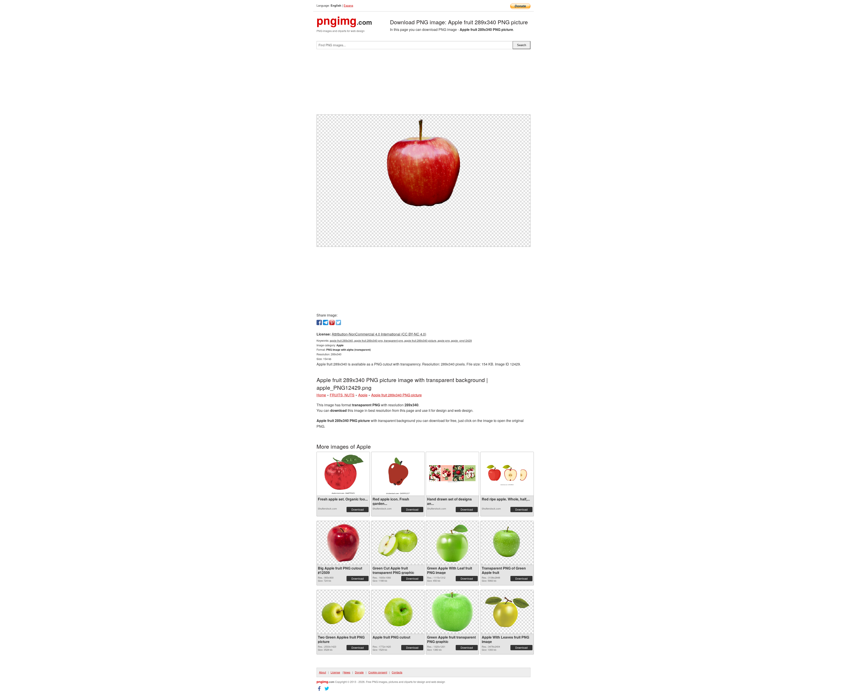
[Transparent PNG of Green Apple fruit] (507, 543)
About (322, 672)
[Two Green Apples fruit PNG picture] (343, 612)
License (335, 672)
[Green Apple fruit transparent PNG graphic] (452, 612)
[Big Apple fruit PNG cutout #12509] (343, 543)
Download (357, 509)
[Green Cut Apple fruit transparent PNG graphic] (398, 542)
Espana (348, 5)
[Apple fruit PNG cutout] (398, 612)
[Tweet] (338, 322)
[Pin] (332, 322)
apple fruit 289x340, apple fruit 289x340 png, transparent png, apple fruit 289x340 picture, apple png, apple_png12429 (401, 340)
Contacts (397, 672)
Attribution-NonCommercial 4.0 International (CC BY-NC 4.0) (379, 334)
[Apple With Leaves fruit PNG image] (507, 612)
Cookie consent (377, 672)
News (346, 672)
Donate (359, 672)
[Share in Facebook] (319, 322)
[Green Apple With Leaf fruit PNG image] (452, 543)
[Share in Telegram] (325, 322)
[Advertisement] (423, 83)
